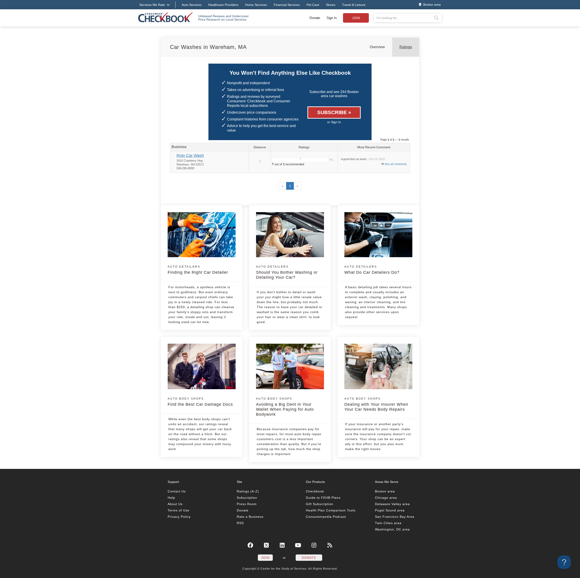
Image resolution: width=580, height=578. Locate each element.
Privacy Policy (179, 516)
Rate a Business (250, 516)
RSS (240, 523)
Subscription (247, 497)
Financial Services (287, 5)
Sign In (331, 18)
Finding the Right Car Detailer (198, 270)
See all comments (396, 164)
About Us (175, 504)
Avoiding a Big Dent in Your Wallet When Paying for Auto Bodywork (285, 407)
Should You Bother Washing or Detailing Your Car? (287, 272)
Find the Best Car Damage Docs (200, 402)
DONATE (309, 557)
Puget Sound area (390, 510)
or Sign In (334, 122)
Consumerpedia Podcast (326, 516)
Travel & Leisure (353, 5)
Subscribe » (334, 112)
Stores (330, 5)
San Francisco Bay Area (394, 516)
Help (171, 497)
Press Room (247, 504)
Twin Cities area (388, 523)
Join (356, 18)
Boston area (385, 491)
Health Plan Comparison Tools (330, 510)
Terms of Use (178, 510)
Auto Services (191, 5)
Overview (377, 47)
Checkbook (315, 491)
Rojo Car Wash (190, 155)
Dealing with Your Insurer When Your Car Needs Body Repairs (376, 404)
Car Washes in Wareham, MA (208, 47)
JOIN (265, 557)
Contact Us (177, 491)
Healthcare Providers (223, 5)
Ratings (405, 47)
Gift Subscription (319, 504)
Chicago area (386, 497)
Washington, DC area (392, 529)
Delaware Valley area (392, 504)
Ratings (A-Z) (248, 491)
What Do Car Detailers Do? (371, 270)
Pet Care (313, 5)
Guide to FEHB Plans (323, 497)
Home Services (256, 5)
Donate (314, 18)
